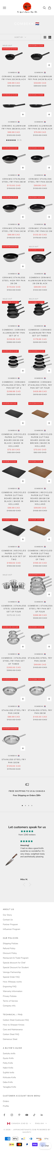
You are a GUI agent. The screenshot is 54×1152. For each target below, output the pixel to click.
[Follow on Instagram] (11, 1114)
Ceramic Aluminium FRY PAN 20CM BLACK (14, 77)
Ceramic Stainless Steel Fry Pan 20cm (40, 180)
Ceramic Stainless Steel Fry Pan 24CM (14, 229)
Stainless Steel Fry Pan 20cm (40, 659)
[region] (27, 792)
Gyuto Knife (8, 1058)
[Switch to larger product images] (45, 37)
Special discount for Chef (14, 962)
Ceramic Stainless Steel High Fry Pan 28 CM (13, 280)
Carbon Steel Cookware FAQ (16, 1020)
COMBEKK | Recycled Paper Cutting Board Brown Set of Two (40, 555)
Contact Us (8, 919)
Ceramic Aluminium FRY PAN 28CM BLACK (14, 127)
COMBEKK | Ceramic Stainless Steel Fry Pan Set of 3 (14, 385)
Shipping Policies (10, 943)
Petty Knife (8, 1063)
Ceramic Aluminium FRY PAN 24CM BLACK (40, 77)
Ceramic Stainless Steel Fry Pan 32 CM (40, 229)
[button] (25, 885)
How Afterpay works (12, 981)
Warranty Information (12, 991)
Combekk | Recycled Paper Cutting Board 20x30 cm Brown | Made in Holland (40, 440)
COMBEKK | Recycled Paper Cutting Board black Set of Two (14, 555)
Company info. (9, 1005)
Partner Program (10, 924)
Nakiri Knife (8, 1067)
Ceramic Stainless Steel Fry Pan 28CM (14, 180)
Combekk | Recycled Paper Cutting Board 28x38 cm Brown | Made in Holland (40, 498)
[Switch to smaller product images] (50, 37)
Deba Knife (8, 1082)
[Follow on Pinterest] (19, 1114)
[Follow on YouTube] (26, 1114)
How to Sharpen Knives (13, 1024)
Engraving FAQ (9, 986)
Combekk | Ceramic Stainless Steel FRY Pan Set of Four (40, 385)
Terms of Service (10, 1001)
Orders (6, 1101)
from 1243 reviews (27, 834)
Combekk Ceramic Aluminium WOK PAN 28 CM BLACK (40, 280)
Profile (6, 1106)
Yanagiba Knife (9, 1087)
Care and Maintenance (13, 1029)
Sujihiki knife (8, 1072)
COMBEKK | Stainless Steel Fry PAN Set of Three (13, 661)
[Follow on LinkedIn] (41, 1114)
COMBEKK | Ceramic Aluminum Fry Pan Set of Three (40, 333)
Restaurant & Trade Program (16, 958)
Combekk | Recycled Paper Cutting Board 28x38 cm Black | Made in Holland (14, 498)
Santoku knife (9, 1053)
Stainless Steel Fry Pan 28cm (40, 711)
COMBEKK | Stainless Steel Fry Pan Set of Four (40, 609)
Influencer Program (11, 929)
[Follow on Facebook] (4, 1114)
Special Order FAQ (11, 977)
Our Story (7, 915)
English (39, 1123)
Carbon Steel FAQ (11, 1034)
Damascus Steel (10, 1039)
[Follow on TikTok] (34, 1114)
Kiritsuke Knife (9, 1077)
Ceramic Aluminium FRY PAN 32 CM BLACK (40, 127)
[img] (27, 831)
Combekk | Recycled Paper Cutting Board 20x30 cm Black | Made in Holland (14, 440)
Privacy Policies (10, 996)
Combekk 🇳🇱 (14, 72)
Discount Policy (10, 953)
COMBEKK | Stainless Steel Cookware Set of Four (13, 609)
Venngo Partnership (12, 972)
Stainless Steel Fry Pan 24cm (14, 711)
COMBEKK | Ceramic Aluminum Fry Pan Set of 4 (13, 333)
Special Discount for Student (16, 967)
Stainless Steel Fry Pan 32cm (14, 760)
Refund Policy (9, 948)
